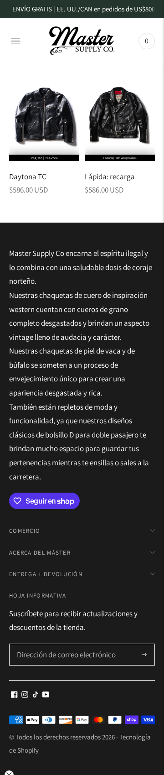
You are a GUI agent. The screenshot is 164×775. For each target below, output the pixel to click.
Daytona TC (27, 177)
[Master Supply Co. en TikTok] (35, 695)
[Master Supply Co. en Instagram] (24, 695)
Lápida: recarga (110, 177)
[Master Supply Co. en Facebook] (14, 695)
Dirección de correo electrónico (62, 644)
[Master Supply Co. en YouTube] (45, 695)
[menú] (15, 41)
